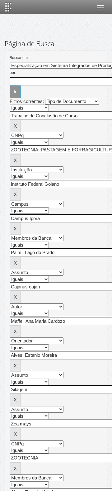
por (12, 73)
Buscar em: (19, 58)
